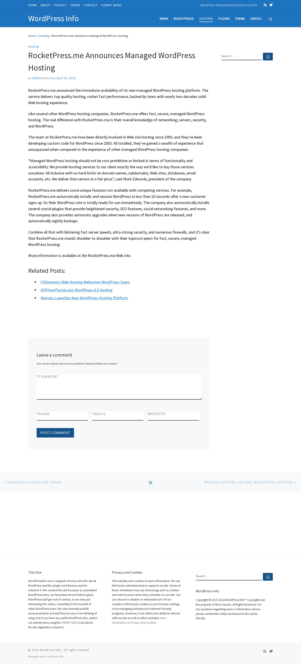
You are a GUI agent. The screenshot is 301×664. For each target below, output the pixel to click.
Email (99, 414)
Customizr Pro (54, 656)
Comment (48, 376)
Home (32, 36)
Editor (36, 78)
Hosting (44, 36)
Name (43, 414)
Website (157, 414)
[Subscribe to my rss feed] (265, 4)
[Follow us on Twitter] (271, 4)
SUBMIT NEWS (70, 623)
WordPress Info (50, 650)
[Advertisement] (247, 135)
